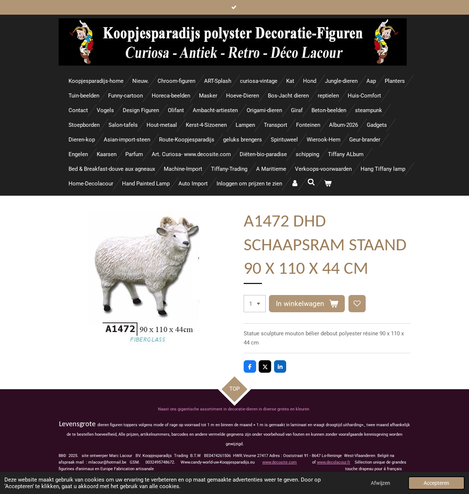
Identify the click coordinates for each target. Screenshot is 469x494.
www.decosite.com (279, 462)
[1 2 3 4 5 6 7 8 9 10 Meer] (255, 303)
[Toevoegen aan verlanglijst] (357, 303)
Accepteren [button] (436, 483)
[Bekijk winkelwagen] (328, 183)
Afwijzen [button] (380, 483)
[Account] (295, 183)
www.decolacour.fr (333, 462)
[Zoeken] (311, 182)
